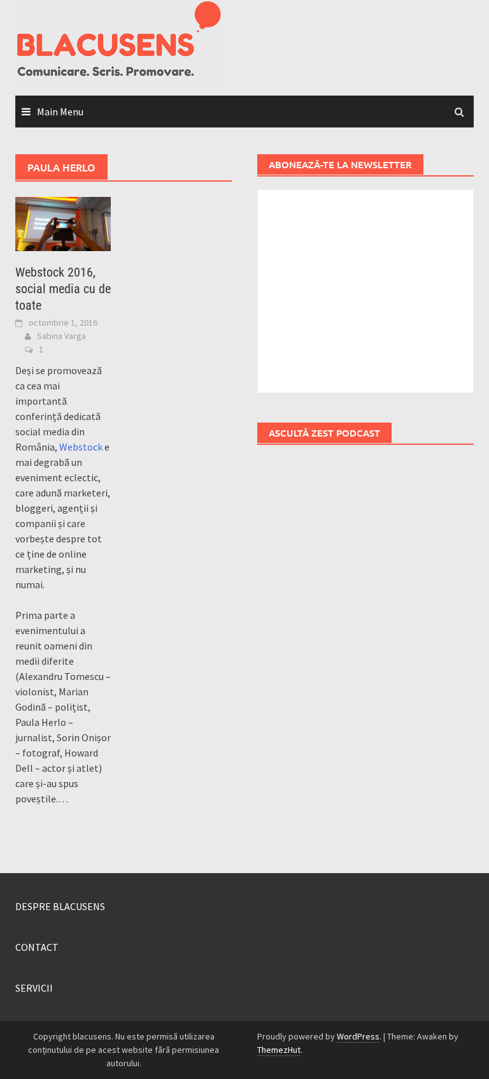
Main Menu (60, 111)
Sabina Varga (61, 336)
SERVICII (34, 987)
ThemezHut (279, 1049)
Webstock (81, 446)
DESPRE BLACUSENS (60, 906)
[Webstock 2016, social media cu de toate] (63, 222)
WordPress (358, 1036)
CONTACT (37, 947)
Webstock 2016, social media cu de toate (63, 288)
